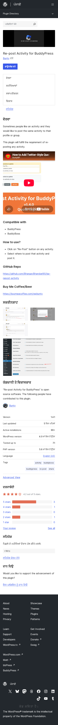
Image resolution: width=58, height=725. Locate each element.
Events (34, 634)
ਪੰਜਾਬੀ (13, 684)
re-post (43, 469)
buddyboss (49, 463)
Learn (6, 628)
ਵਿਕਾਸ (9, 101)
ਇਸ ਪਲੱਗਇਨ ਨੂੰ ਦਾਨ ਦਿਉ (15, 584)
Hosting (7, 613)
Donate (36, 639)
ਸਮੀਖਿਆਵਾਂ (11, 85)
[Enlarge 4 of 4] (51, 342)
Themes (34, 608)
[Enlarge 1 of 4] (23, 311)
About (6, 603)
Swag (35, 644)
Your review (9, 528)
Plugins (34, 613)
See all (51, 528)
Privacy (7, 619)
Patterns (35, 619)
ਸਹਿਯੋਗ (9, 109)
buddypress (31, 469)
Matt (7, 659)
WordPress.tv (12, 644)
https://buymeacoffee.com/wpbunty (23, 293)
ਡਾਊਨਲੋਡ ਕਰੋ (10, 66)
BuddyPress (11, 670)
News (6, 608)
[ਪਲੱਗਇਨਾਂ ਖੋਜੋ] (34, 24)
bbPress (9, 665)
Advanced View (11, 477)
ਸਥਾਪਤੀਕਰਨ (12, 93)
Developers (9, 639)
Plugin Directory (11, 13)
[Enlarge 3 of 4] (23, 327)
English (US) (49, 456)
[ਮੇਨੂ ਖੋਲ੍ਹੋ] (53, 4)
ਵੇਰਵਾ (8, 77)
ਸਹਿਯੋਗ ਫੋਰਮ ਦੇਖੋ (11, 557)
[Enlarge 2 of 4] (51, 311)
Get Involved (37, 628)
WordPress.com (13, 654)
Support (7, 634)
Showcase (36, 603)
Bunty (6, 58)
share (51, 469)
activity (38, 463)
